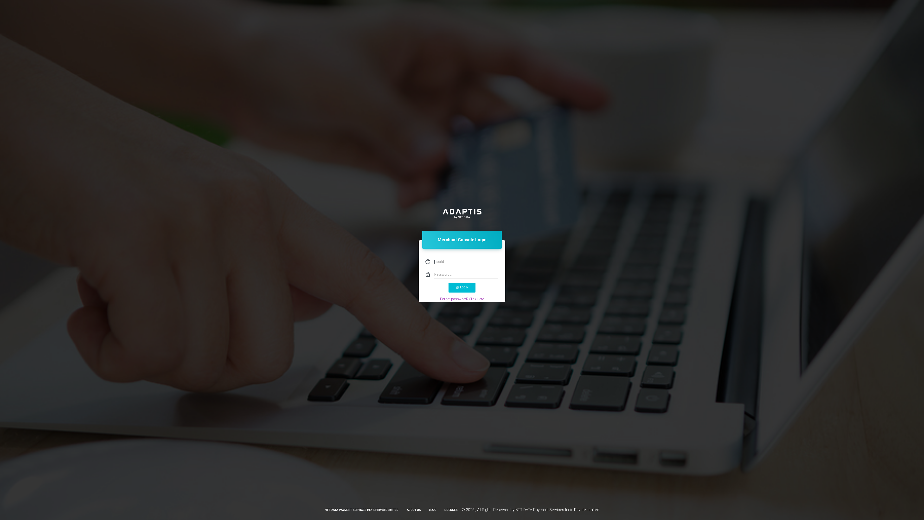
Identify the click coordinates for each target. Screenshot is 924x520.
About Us (414, 510)
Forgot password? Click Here (462, 299)
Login (462, 287)
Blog (432, 510)
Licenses (451, 510)
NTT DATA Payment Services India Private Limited (361, 510)
